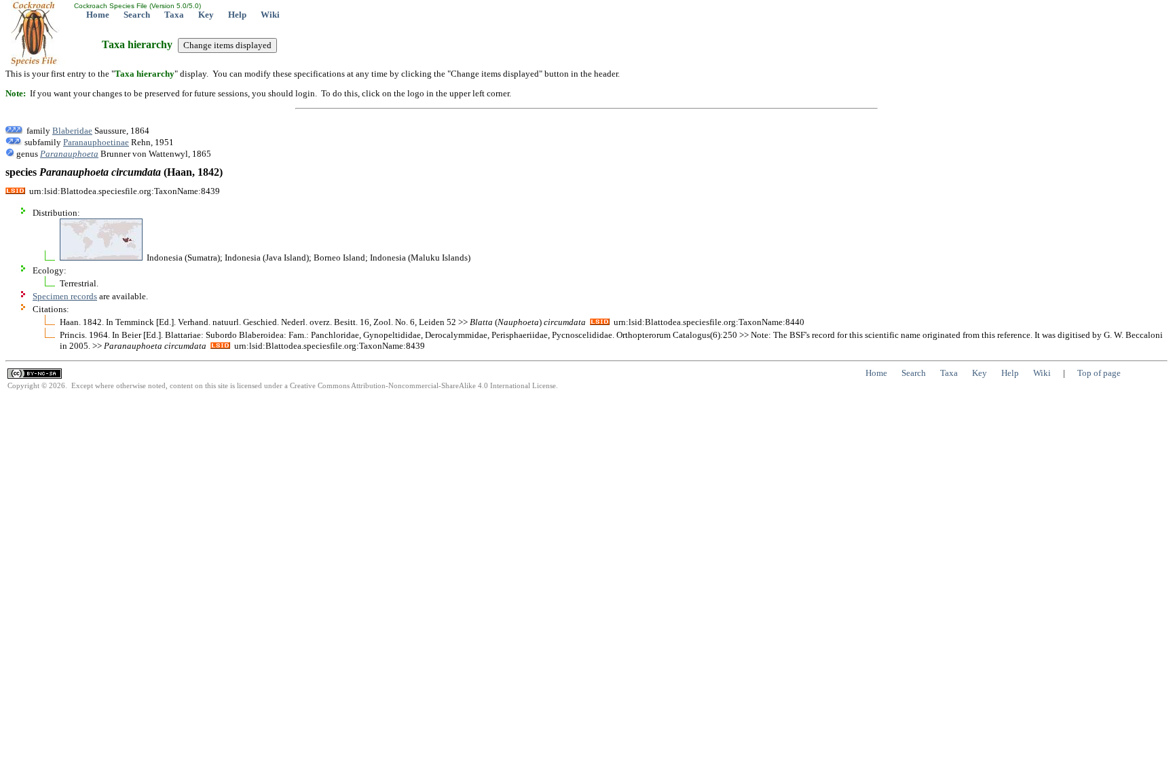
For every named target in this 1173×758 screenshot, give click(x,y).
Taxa (174, 15)
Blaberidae (72, 131)
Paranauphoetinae (96, 142)
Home (97, 15)
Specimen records (65, 296)
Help (237, 15)
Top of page (1099, 373)
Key (206, 15)
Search (137, 15)
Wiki (270, 15)
